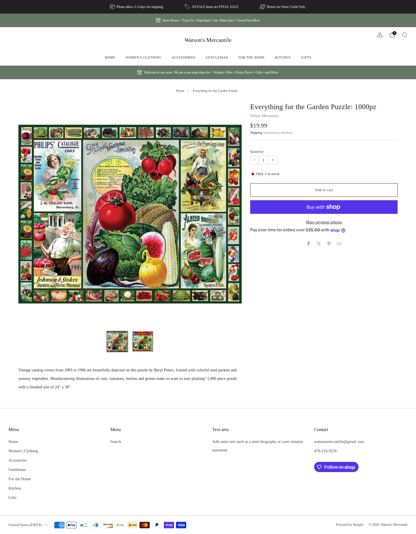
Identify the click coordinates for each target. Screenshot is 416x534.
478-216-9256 (325, 451)
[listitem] (136, 7)
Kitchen (283, 57)
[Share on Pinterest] (329, 243)
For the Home (251, 57)
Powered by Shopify (350, 524)
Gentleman (217, 57)
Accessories (184, 57)
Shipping (256, 133)
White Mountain (264, 115)
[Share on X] (319, 243)
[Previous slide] (29, 214)
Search (115, 441)
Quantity (257, 152)
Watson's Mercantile (208, 40)
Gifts (306, 57)
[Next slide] (231, 214)
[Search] (405, 35)
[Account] (380, 35)
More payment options (324, 222)
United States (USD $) (25, 525)
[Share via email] (339, 243)
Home (110, 57)
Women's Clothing (144, 57)
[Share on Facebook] (309, 243)
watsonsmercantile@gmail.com (339, 441)
